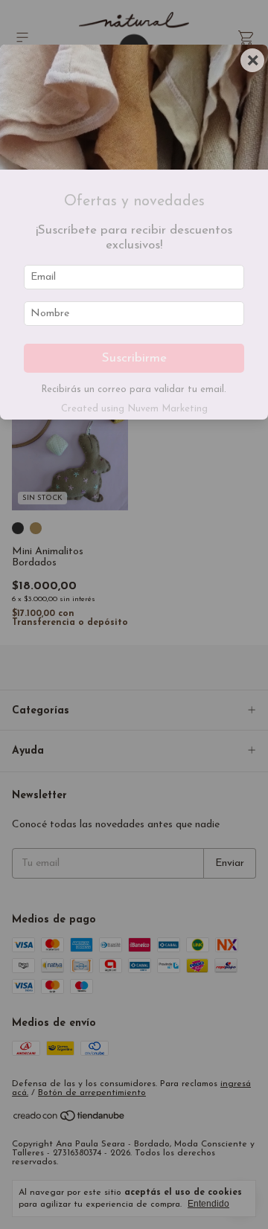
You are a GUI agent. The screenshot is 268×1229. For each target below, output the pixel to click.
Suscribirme (134, 358)
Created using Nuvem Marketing (134, 409)
